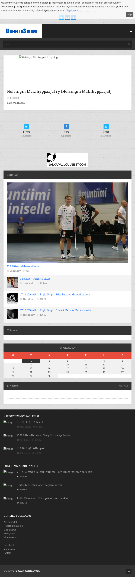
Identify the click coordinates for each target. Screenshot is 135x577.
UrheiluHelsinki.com (26, 570)
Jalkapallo (25, 426)
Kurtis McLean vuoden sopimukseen (39, 485)
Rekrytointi (9, 533)
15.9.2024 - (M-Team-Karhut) (24, 266)
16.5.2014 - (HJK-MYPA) (30, 422)
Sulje (130, 15)
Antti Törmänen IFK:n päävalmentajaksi (42, 498)
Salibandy (15, 270)
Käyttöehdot (10, 522)
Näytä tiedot (72, 10)
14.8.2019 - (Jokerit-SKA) (35, 278)
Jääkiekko (29, 283)
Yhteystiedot (10, 537)
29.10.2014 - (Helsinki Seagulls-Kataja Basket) (44, 435)
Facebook (9, 545)
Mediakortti (10, 529)
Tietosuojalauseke (14, 525)
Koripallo (25, 439)
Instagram (9, 549)
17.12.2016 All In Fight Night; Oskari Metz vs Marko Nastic (56, 310)
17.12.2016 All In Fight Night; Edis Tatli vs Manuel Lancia (55, 294)
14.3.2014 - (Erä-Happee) (31, 448)
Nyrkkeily (29, 299)
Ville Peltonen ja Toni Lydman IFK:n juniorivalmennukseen (54, 471)
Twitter (7, 552)
